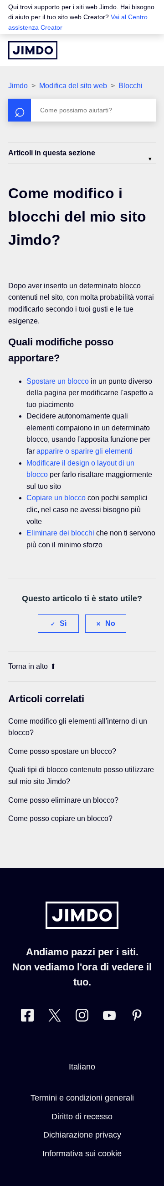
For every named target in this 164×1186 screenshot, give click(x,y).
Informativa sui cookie (82, 1153)
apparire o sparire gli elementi (84, 451)
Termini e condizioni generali (82, 1097)
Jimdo (18, 86)
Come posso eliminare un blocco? (63, 800)
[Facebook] (27, 1017)
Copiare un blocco (56, 498)
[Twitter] (54, 1017)
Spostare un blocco (57, 381)
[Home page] (32, 50)
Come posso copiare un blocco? (60, 818)
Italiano (82, 1066)
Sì (63, 623)
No (110, 623)
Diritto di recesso (82, 1116)
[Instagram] (82, 1017)
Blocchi (130, 86)
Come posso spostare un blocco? (62, 751)
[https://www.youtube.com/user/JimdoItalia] (109, 1017)
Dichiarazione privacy (82, 1134)
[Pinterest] (136, 1017)
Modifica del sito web (73, 86)
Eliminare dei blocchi (60, 533)
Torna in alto (28, 666)
